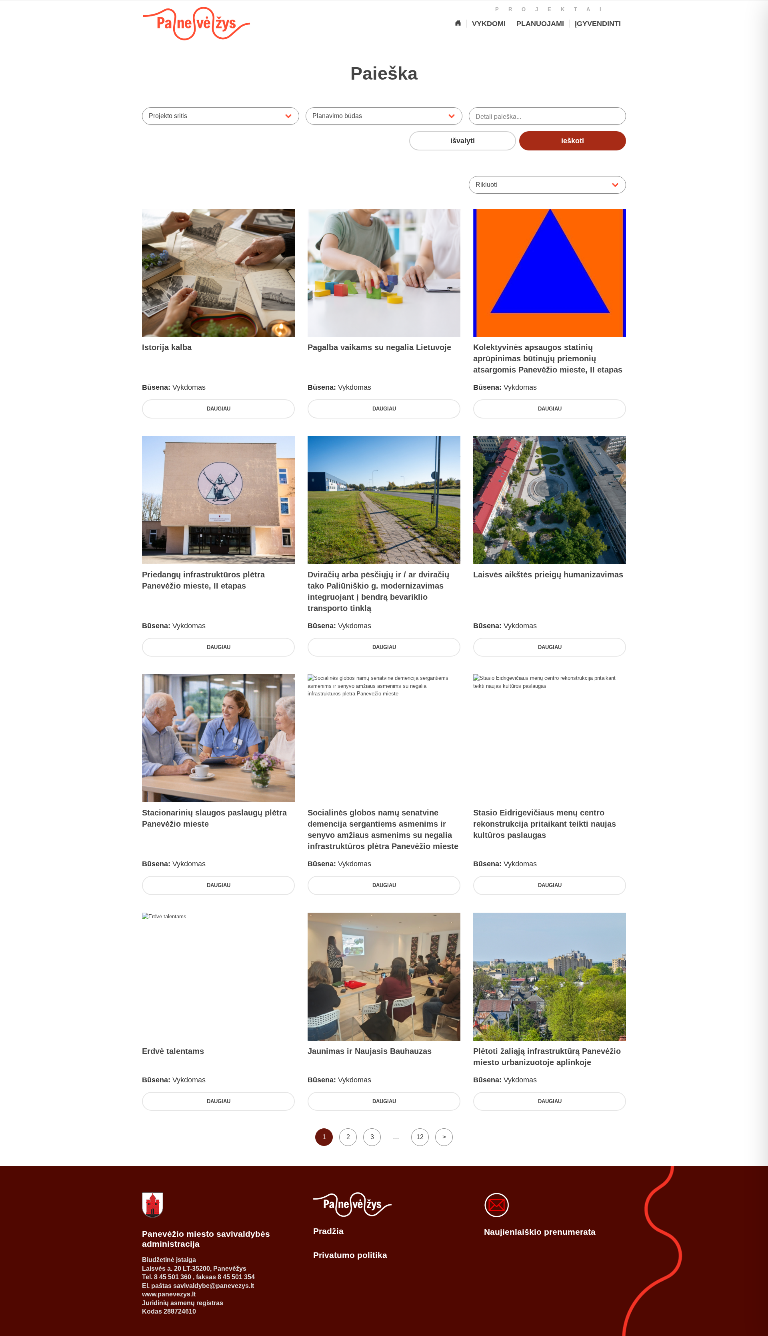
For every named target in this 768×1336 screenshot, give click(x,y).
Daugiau (218, 409)
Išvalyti (462, 141)
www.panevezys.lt (169, 1294)
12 (420, 1137)
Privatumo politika (350, 1255)
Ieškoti (572, 141)
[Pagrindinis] (458, 23)
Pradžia (328, 1231)
